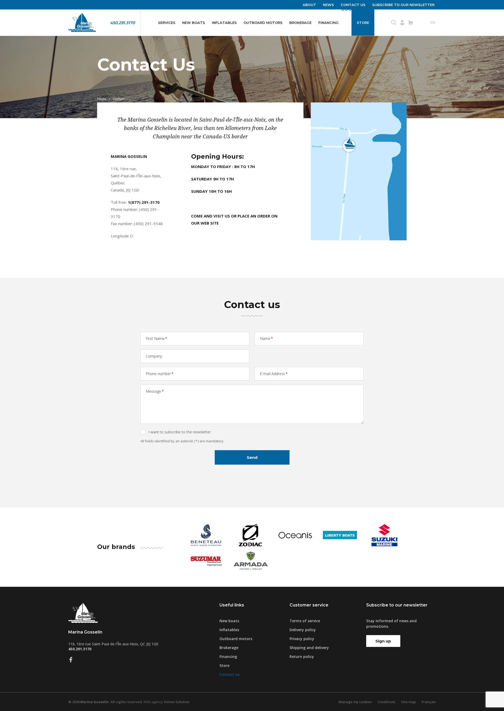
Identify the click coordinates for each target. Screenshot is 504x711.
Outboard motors (263, 22)
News (328, 5)
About (309, 5)
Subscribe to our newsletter (403, 5)
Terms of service (305, 620)
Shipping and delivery (309, 647)
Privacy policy (302, 638)
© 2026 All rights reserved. (105, 701)
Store (363, 22)
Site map (408, 701)
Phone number (160, 373)
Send (252, 457)
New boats (193, 22)
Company (154, 356)
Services (166, 22)
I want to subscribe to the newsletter (179, 431)
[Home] (82, 22)
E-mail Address (274, 373)
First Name (156, 338)
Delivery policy (303, 629)
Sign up (383, 641)
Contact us (353, 5)
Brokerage (300, 22)
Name (266, 338)
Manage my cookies (355, 701)
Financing (328, 22)
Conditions (386, 701)
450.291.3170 (122, 22)
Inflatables (224, 22)
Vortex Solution (177, 701)
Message (155, 391)
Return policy (302, 656)
